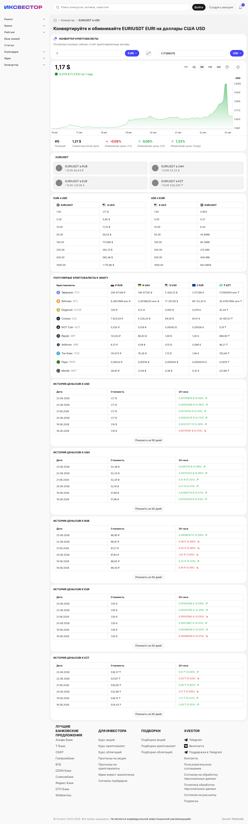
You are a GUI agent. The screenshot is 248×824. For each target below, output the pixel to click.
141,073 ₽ (116, 353)
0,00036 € (198, 327)
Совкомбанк (65, 777)
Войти (198, 7)
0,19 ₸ (222, 327)
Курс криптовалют (111, 746)
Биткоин (70, 301)
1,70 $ (168, 353)
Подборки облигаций (156, 752)
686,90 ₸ (224, 335)
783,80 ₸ (224, 353)
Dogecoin (71, 309)
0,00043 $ (171, 327)
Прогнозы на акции (112, 758)
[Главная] (55, 20)
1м (210, 66)
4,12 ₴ (141, 309)
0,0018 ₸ (224, 362)
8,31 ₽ (114, 344)
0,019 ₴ (142, 327)
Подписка (191, 801)
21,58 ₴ (142, 370)
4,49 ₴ (141, 344)
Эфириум (70, 292)
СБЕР (59, 752)
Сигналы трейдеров (112, 781)
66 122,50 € (199, 301)
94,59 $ (169, 318)
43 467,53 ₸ (226, 318)
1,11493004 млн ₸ (229, 292)
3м (219, 66)
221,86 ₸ (224, 370)
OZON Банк (63, 770)
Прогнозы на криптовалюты (109, 766)
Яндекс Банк (65, 783)
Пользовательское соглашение (197, 766)
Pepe (68, 361)
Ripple (68, 335)
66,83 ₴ (142, 335)
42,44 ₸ (223, 309)
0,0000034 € (199, 362)
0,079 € (196, 309)
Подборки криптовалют (158, 746)
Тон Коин (71, 353)
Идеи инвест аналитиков (116, 774)
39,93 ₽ (115, 370)
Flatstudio (238, 818)
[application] (141, 106)
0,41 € (195, 370)
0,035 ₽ (115, 327)
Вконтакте (196, 746)
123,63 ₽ (116, 335)
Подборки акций (153, 740)
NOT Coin (71, 327)
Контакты (191, 758)
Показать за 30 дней (148, 440)
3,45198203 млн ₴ (148, 301)
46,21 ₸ (223, 344)
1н (201, 66)
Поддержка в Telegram (205, 752)
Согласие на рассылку (200, 795)
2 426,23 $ (171, 292)
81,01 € (196, 318)
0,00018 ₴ (143, 362)
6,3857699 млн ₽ (121, 301)
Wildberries (63, 795)
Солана (69, 318)
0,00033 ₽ (117, 362)
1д (194, 66)
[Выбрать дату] (227, 67)
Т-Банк (60, 746)
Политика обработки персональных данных (200, 786)
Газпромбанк (65, 758)
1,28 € (195, 335)
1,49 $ (168, 335)
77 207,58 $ (171, 301)
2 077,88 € (198, 292)
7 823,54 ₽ (117, 318)
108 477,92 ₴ (145, 292)
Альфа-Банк (64, 740)
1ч (186, 66)
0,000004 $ (171, 362)
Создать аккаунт (221, 7)
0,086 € (196, 344)
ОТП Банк (62, 789)
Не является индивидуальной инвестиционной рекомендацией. (151, 818)
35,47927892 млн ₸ (230, 301)
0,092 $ (169, 309)
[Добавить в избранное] (238, 67)
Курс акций (106, 740)
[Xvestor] (23, 7)
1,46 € (195, 353)
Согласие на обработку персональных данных (201, 776)
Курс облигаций (110, 752)
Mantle (69, 370)
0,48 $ (168, 370)
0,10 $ (168, 344)
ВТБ (58, 764)
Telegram (195, 740)
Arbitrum (70, 344)
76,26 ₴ (142, 353)
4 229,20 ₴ (144, 318)
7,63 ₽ (114, 309)
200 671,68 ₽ (118, 292)
